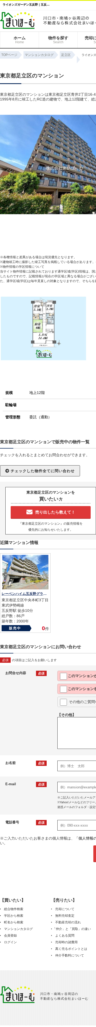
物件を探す (58, 40)
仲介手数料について (69, 955)
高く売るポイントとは (71, 949)
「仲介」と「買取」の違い (72, 929)
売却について (64, 909)
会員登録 (10, 935)
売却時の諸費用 (66, 942)
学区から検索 (13, 916)
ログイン (10, 942)
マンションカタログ (18, 929)
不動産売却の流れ (68, 922)
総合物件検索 (13, 909)
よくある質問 (64, 935)
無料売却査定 (64, 916)
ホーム (20, 40)
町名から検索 (13, 922)
